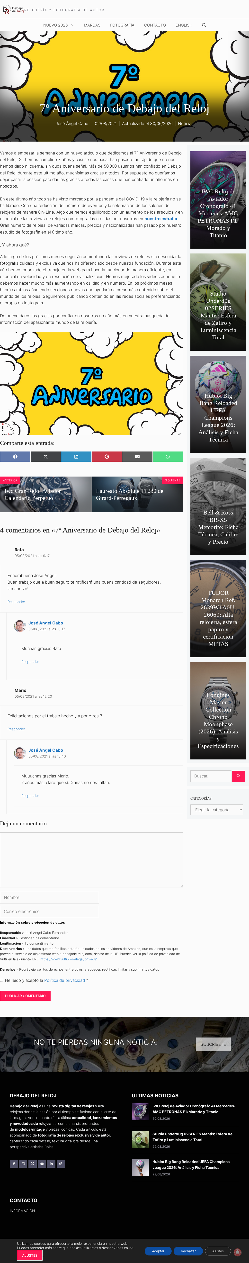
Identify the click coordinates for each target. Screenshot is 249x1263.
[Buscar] (238, 776)
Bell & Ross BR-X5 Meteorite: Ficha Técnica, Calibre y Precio (218, 527)
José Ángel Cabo (45, 623)
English (184, 25)
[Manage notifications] (237, 1252)
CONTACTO (155, 25)
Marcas (92, 25)
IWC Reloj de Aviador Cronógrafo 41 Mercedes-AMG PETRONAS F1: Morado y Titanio (218, 213)
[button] (204, 25)
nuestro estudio (160, 218)
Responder (16, 602)
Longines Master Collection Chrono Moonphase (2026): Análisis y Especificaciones (218, 720)
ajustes (29, 1255)
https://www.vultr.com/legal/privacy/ (68, 959)
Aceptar (158, 1251)
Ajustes (218, 1251)
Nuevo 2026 (55, 25)
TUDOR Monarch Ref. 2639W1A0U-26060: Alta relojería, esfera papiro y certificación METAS (218, 618)
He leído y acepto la (46, 980)
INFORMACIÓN (22, 1211)
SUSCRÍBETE (213, 1044)
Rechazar (188, 1251)
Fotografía (122, 25)
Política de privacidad (65, 980)
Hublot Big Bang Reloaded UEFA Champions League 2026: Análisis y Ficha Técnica (218, 417)
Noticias (186, 123)
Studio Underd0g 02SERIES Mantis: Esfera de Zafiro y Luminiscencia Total (218, 315)
